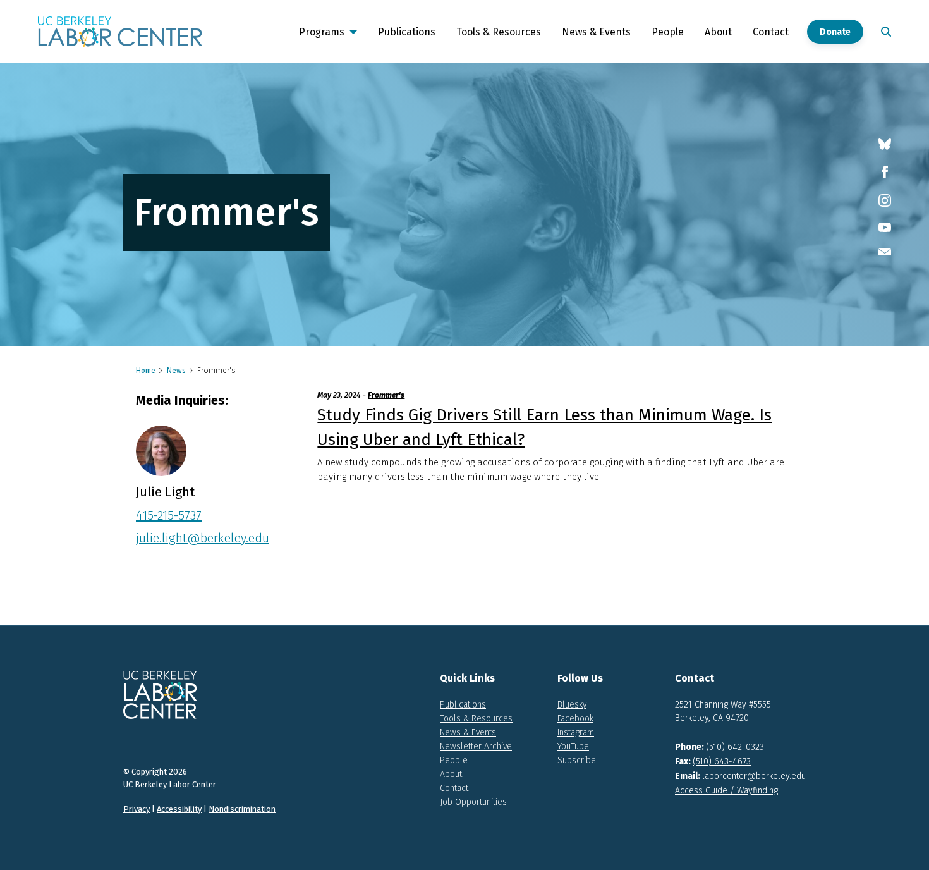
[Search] (883, 31)
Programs (321, 32)
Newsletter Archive (476, 746)
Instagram (575, 732)
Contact (771, 32)
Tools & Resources (498, 32)
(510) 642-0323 (735, 747)
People (668, 32)
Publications (406, 32)
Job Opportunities (473, 802)
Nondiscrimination (242, 809)
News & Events (596, 32)
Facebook (575, 718)
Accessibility (179, 809)
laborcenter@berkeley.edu (754, 776)
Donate (835, 32)
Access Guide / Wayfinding (726, 790)
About (718, 32)
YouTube (573, 746)
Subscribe (576, 760)
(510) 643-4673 (722, 761)
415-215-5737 (169, 515)
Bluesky (571, 704)
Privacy (136, 809)
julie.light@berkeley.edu (202, 538)
